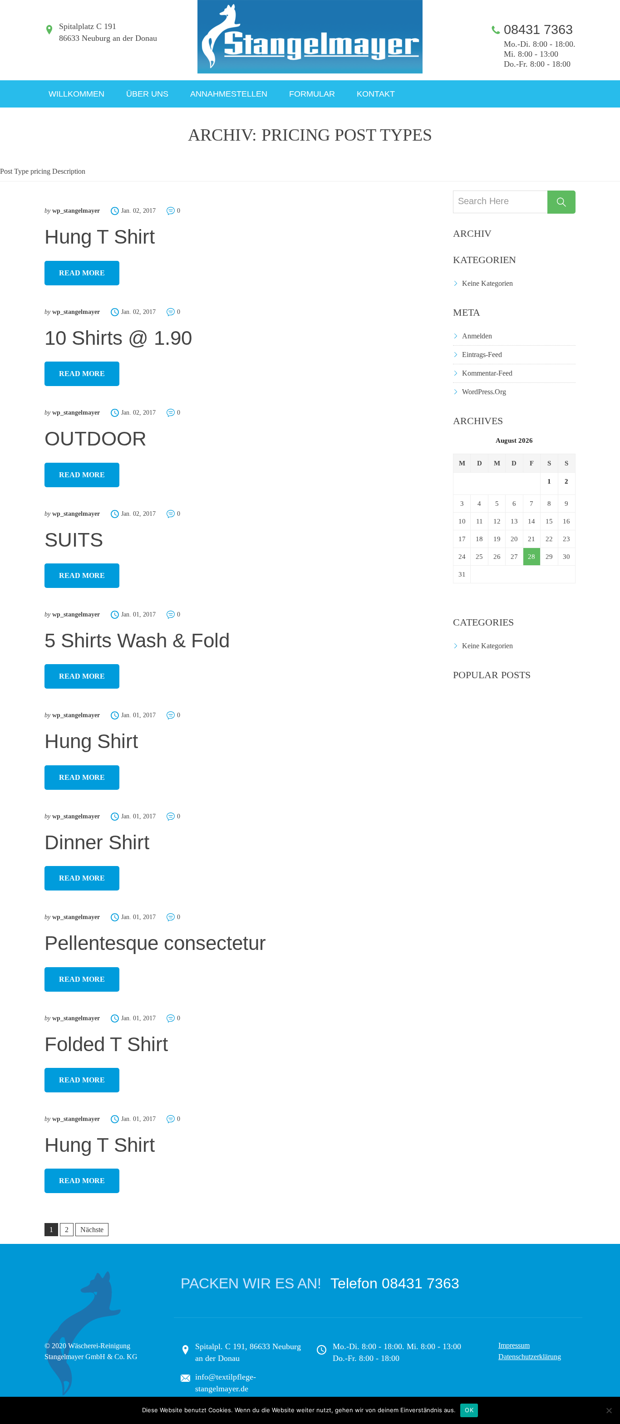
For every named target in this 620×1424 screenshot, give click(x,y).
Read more (82, 273)
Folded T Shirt (106, 1044)
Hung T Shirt (99, 236)
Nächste (91, 1229)
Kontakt (376, 93)
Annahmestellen (228, 93)
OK (469, 1410)
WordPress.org (484, 392)
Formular (312, 93)
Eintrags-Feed (482, 354)
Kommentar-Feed (487, 373)
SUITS (73, 539)
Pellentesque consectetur (155, 943)
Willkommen (76, 93)
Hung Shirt (91, 741)
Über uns (147, 93)
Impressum (514, 1345)
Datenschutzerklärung (529, 1356)
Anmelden (477, 336)
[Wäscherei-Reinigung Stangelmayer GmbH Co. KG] (310, 36)
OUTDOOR (95, 438)
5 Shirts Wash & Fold (137, 640)
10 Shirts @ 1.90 (118, 338)
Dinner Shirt (96, 842)
